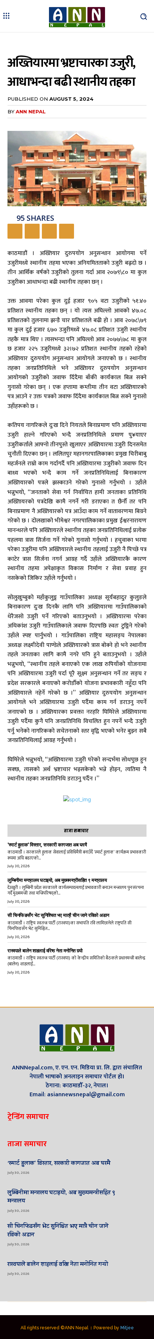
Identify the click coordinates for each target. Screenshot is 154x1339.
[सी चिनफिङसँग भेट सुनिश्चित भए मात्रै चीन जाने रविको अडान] (134, 1234)
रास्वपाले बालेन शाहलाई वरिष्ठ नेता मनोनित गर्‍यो (45, 950)
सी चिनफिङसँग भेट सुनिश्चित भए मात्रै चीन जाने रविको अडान (58, 915)
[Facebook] (14, 231)
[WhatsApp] (66, 231)
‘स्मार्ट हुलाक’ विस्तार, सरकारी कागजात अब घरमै (47, 845)
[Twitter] (32, 231)
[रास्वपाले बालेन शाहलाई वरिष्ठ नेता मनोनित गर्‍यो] (134, 1268)
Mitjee (127, 1327)
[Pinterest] (49, 231)
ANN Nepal (31, 111)
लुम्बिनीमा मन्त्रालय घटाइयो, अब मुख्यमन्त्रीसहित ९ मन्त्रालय (57, 880)
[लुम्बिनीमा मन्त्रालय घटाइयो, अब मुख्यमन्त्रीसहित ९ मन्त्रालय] (134, 1200)
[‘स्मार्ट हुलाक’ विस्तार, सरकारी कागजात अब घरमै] (134, 1167)
